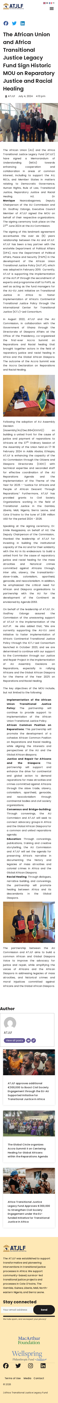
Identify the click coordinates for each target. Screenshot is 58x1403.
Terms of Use (13, 1378)
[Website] (33, 1040)
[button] (51, 8)
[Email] (28, 1040)
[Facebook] (6, 1366)
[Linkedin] (43, 1366)
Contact (39, 1378)
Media (27, 1378)
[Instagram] (30, 1366)
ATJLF (8, 1033)
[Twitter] (18, 1366)
